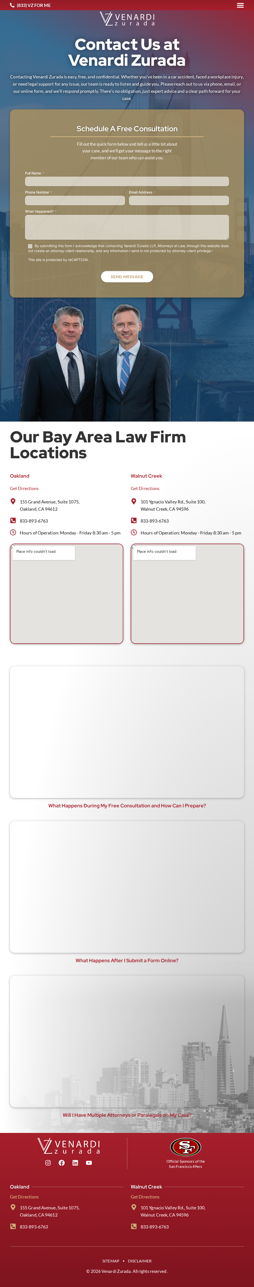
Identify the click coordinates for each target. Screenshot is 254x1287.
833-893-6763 (34, 521)
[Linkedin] (75, 1163)
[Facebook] (61, 1163)
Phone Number (38, 192)
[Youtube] (89, 1163)
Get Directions (24, 488)
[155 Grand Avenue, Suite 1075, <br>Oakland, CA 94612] (13, 1207)
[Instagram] (48, 1163)
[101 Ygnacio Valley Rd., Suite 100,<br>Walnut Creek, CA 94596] (134, 1207)
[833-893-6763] (13, 520)
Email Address (142, 192)
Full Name (34, 173)
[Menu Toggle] (240, 5)
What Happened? (41, 211)
